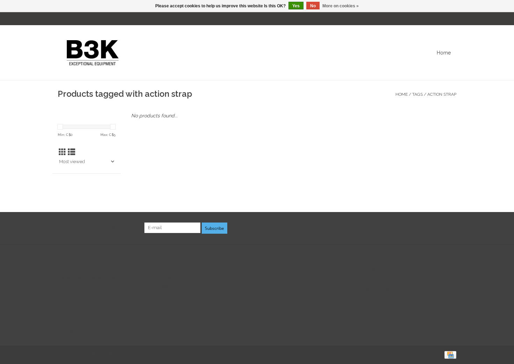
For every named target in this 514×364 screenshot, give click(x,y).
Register (271, 269)
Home (444, 53)
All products (174, 269)
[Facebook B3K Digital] (425, 228)
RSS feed (170, 304)
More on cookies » (340, 5)
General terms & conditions (89, 278)
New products (176, 278)
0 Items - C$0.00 (380, 18)
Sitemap (67, 331)
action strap (441, 94)
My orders (274, 278)
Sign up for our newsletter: (98, 228)
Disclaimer (69, 287)
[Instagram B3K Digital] (450, 228)
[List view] (71, 152)
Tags (417, 94)
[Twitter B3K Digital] (438, 228)
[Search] (461, 52)
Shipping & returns (79, 313)
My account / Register (434, 18)
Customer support (78, 322)
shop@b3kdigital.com (399, 290)
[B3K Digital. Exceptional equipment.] (210, 53)
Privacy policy (74, 295)
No (313, 5)
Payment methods (78, 304)
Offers (167, 287)
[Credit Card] (449, 354)
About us (68, 269)
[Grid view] (62, 152)
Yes (296, 5)
